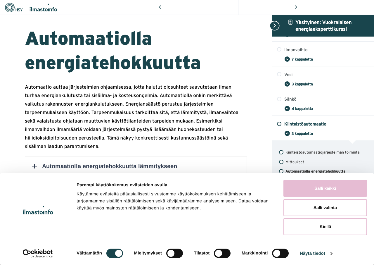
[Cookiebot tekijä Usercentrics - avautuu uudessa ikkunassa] (37, 253)
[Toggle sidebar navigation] (274, 26)
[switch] (174, 253)
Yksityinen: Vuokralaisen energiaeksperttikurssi (323, 25)
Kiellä (325, 226)
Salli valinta (325, 207)
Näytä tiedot (312, 253)
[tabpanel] (136, 158)
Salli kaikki (325, 188)
